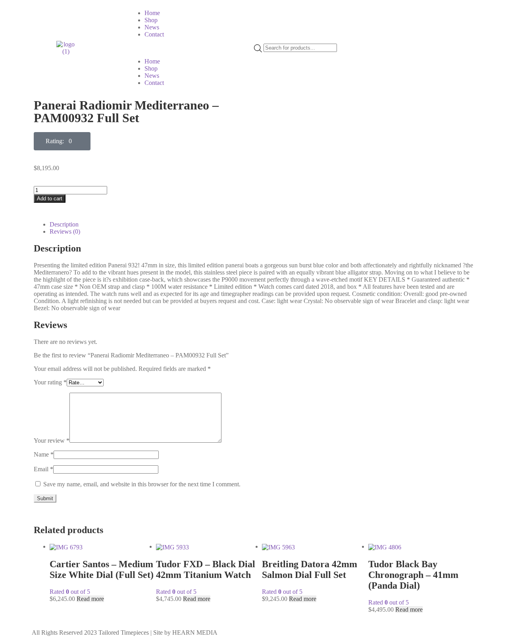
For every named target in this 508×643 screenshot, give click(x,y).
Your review (51, 440)
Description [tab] (64, 224)
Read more (90, 598)
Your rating (50, 382)
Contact (154, 34)
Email (43, 469)
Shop (151, 20)
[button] (191, 48)
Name (44, 454)
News (151, 27)
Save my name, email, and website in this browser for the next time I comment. (142, 484)
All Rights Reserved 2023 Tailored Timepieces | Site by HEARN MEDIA (124, 632)
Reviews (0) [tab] (65, 231)
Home (152, 13)
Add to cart (49, 199)
